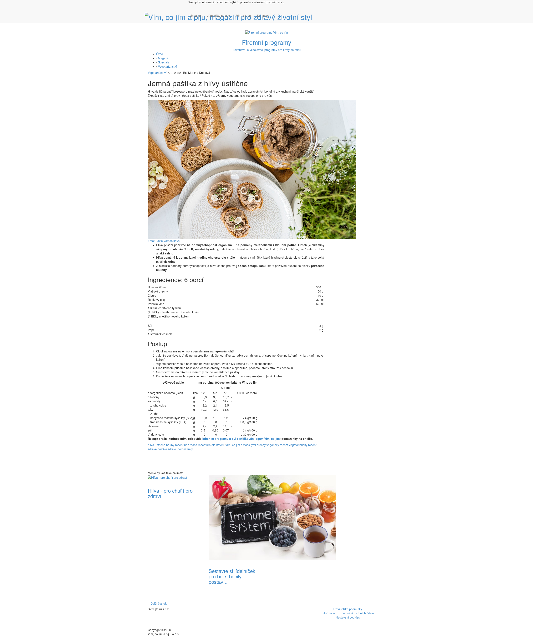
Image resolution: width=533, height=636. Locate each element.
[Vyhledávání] (275, 20)
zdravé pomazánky (180, 449)
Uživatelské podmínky (347, 609)
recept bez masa (186, 445)
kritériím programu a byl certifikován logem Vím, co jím (241, 438)
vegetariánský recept (302, 445)
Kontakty (263, 16)
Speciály (163, 62)
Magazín (195, 16)
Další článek (159, 603)
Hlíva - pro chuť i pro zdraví (170, 493)
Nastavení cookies (348, 617)
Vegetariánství (167, 66)
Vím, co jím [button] (243, 16)
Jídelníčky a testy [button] (218, 16)
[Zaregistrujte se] (275, 13)
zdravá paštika (157, 449)
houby (170, 445)
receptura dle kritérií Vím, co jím (219, 445)
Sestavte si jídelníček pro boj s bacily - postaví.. (232, 576)
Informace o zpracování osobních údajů (348, 613)
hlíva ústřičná (156, 445)
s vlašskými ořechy (253, 445)
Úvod (159, 54)
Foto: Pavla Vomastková (164, 241)
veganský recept (277, 445)
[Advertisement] (297, 537)
